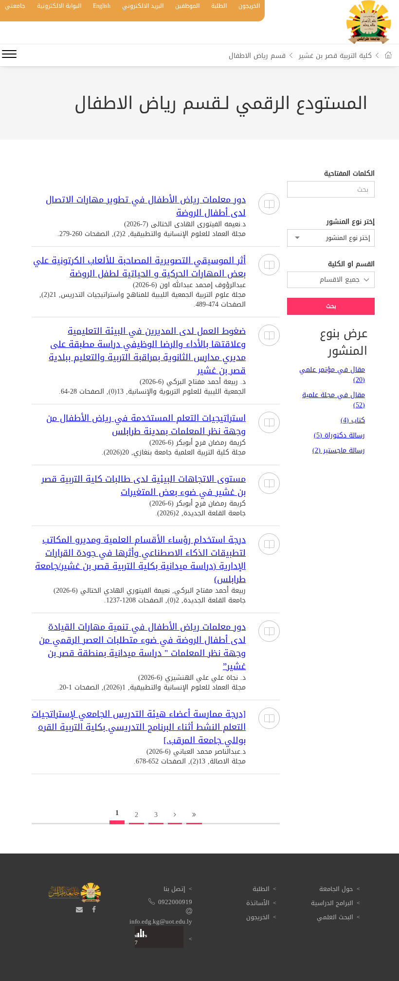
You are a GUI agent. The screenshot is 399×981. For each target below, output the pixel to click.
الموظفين (187, 6)
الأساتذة (258, 903)
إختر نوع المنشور (350, 222)
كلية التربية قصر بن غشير (335, 56)
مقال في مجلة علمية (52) (333, 400)
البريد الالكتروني (142, 6)
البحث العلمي (335, 917)
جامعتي (15, 6)
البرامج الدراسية (332, 903)
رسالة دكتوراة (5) (339, 435)
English (101, 6)
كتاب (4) (353, 420)
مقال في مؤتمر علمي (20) (332, 374)
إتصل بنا (174, 889)
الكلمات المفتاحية (349, 174)
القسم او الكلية (351, 264)
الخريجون (249, 6)
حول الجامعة (336, 889)
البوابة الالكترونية (59, 6)
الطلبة (219, 6)
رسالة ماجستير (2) (338, 450)
